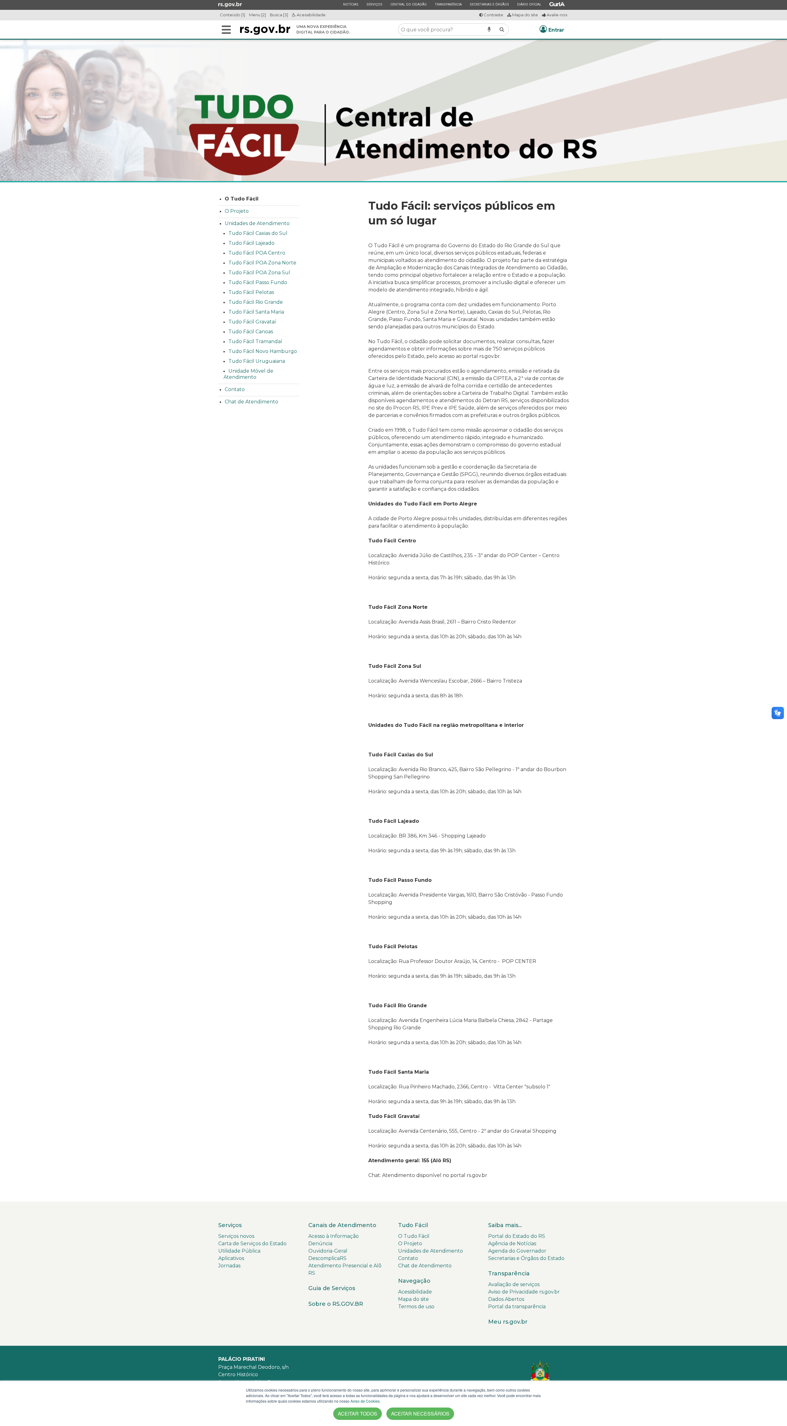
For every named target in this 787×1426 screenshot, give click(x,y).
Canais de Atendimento (342, 1225)
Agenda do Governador (517, 1251)
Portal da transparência (517, 1306)
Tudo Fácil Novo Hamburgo (262, 351)
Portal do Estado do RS (516, 1236)
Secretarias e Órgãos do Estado (526, 1258)
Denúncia (320, 1243)
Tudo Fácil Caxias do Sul (257, 233)
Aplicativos (231, 1258)
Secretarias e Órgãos (489, 4)
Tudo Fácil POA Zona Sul (259, 272)
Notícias (350, 4)
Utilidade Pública (239, 1251)
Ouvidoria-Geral (327, 1251)
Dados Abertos (506, 1299)
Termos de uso (416, 1306)
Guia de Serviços (331, 1288)
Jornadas (229, 1266)
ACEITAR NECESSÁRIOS (420, 1413)
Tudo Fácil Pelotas (251, 292)
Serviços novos (236, 1236)
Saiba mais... (505, 1225)
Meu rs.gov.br (508, 1321)
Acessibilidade (311, 14)
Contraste (493, 14)
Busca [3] (279, 14)
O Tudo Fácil (242, 199)
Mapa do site (524, 14)
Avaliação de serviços (514, 1284)
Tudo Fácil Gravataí (252, 322)
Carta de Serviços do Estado (252, 1243)
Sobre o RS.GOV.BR (335, 1304)
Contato (235, 389)
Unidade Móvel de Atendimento (248, 374)
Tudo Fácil (413, 1225)
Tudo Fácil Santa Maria (256, 312)
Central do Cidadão (408, 4)
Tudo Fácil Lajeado (251, 243)
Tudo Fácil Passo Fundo (257, 282)
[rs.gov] (230, 4)
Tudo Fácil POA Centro (256, 253)
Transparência (448, 4)
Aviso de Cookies (365, 1401)
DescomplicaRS (327, 1258)
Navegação (414, 1280)
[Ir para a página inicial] (265, 30)
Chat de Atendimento (251, 402)
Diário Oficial (529, 4)
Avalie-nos (556, 14)
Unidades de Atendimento (257, 223)
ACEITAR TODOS (357, 1413)
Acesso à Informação (333, 1236)
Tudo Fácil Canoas (250, 332)
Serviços (374, 4)
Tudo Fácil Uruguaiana (256, 361)
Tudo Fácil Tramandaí (255, 341)
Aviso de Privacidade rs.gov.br (524, 1292)
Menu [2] (257, 14)
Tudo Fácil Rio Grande (255, 302)
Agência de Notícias (512, 1243)
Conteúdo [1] (232, 14)
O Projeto (237, 211)
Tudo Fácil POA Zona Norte (262, 263)
